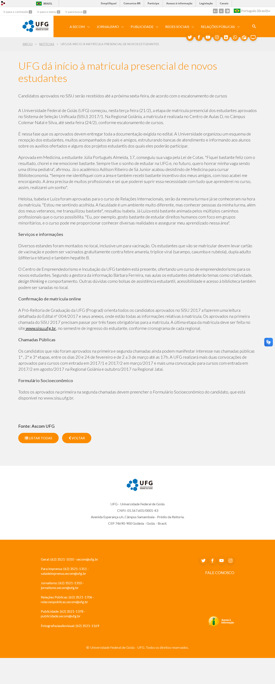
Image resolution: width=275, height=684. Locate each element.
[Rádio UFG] (244, 37)
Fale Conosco (219, 572)
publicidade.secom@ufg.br (61, 616)
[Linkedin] (226, 37)
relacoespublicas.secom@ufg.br (64, 602)
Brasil (47, 3)
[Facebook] (199, 37)
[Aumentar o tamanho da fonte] (215, 11)
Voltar (78, 438)
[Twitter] (190, 37)
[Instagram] (217, 37)
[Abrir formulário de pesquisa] (254, 26)
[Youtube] (208, 37)
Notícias (46, 44)
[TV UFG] (253, 37)
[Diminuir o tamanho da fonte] (221, 11)
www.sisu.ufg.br (40, 328)
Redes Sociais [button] (177, 27)
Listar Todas (40, 438)
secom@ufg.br (87, 559)
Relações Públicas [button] (218, 27)
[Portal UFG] (35, 30)
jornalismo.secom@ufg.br (60, 588)
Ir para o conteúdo (16, 12)
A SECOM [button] (77, 27)
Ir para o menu (47, 12)
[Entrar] (3, 4)
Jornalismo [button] (108, 27)
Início (28, 44)
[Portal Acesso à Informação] (221, 625)
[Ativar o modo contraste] (227, 11)
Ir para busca (74, 12)
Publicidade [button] (142, 27)
